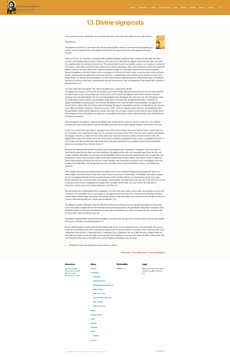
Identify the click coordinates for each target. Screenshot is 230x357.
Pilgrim (153, 7)
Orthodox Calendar (74, 271)
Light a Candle (72, 268)
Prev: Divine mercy (140, 252)
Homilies (184, 7)
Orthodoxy (96, 277)
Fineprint (96, 336)
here (143, 273)
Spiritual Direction (99, 281)
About (201, 7)
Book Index (125, 252)
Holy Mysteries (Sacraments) (103, 285)
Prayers (132, 7)
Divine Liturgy (97, 289)
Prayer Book (72, 273)
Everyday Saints (164, 7)
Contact (211, 7)
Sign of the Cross (73, 275)
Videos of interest (99, 306)
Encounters (142, 7)
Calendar (193, 7)
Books (175, 7)
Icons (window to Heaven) (102, 298)
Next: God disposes (157, 252)
